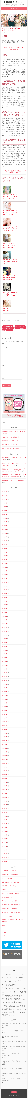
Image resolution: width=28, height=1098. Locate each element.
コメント (4, 347)
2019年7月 (4, 737)
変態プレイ (10, 999)
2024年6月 (4, 514)
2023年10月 (4, 544)
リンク (3, 936)
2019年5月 (4, 744)
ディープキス (8, 988)
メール (4, 372)
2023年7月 (4, 556)
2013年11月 (4, 853)
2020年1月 (4, 714)
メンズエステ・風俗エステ (8, 916)
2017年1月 (4, 842)
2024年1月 (4, 533)
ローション (12, 992)
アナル (12, 977)
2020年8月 (4, 688)
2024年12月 (4, 491)
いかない (5, 974)
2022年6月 (4, 605)
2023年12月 (4, 537)
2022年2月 (4, 620)
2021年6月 (4, 650)
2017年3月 (4, 835)
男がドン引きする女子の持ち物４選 (10, 437)
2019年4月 (4, 748)
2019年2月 (4, 755)
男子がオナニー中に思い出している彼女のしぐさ (14, 1041)
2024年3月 (4, 525)
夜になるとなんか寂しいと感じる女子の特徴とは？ (7, 328)
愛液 (15, 1002)
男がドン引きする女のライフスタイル (11, 904)
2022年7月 (4, 601)
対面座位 (18, 999)
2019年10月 (4, 725)
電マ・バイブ (17, 1012)
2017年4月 (4, 831)
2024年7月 (4, 510)
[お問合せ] (12, 1092)
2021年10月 (4, 635)
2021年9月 (4, 639)
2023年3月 (4, 571)
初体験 (7, 995)
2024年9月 (4, 503)
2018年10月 (4, 771)
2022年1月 (4, 623)
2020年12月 (4, 672)
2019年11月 (4, 721)
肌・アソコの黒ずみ (7, 897)
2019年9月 (4, 729)
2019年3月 (4, 752)
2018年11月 (4, 767)
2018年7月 (4, 782)
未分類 (3, 925)
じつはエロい (10, 974)
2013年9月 (4, 861)
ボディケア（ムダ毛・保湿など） (10, 886)
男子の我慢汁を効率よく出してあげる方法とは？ (14, 1073)
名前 (3, 365)
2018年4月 (4, 793)
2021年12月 (4, 627)
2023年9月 (4, 548)
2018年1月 (4, 804)
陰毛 (10, 1012)
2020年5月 (4, 699)
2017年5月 (4, 827)
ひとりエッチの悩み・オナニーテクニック (12, 878)
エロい (4, 981)
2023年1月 (4, 578)
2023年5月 (4, 563)
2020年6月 (4, 695)
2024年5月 (4, 518)
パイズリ (18, 988)
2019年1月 (4, 759)
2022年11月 (4, 586)
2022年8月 (4, 597)
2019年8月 (4, 733)
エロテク (11, 981)
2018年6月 (4, 786)
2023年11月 (4, 540)
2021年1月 (4, 669)
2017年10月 (4, 812)
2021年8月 (4, 642)
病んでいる (20, 1009)
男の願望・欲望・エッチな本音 (9, 908)
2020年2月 (4, 710)
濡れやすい (13, 1009)
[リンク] (15, 1092)
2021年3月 (4, 661)
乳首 (22, 991)
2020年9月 (4, 684)
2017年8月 (4, 820)
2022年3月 (4, 616)
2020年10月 (4, 680)
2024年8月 (4, 506)
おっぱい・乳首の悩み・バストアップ (11, 893)
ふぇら (16, 974)
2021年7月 (4, 646)
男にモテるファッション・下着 (9, 901)
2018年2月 (4, 801)
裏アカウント (6, 1012)
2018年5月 (4, 789)
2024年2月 (4, 529)
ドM (14, 988)
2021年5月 (4, 654)
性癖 (11, 1002)
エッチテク (20, 978)
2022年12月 (4, 582)
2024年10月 (4, 499)
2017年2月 (4, 838)
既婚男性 (18, 1006)
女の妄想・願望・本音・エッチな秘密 (11, 912)
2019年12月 (4, 718)
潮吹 (6, 1009)
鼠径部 (12, 1015)
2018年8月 (4, 778)
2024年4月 (4, 522)
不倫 (18, 992)
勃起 (12, 996)
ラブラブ (5, 992)
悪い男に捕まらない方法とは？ (21, 327)
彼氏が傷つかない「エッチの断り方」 (11, 448)
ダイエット (4, 889)
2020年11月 (4, 676)
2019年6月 (4, 740)
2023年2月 (4, 574)
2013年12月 (4, 850)
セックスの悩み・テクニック (9, 870)
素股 (24, 1009)
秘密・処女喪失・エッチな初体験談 (10, 882)
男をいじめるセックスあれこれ (9, 444)
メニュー (15, 8)
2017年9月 (4, 816)
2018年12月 (4, 763)
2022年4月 (4, 612)
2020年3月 (4, 706)
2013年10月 (4, 857)
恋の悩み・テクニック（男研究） (14, 320)
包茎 (15, 996)
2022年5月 (4, 608)
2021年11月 (4, 631)
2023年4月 (4, 567)
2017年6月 (4, 823)
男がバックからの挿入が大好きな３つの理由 (13, 1031)
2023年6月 (4, 559)
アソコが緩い (6, 977)
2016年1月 (4, 846)
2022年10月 (4, 590)
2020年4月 (4, 703)
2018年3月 (4, 797)
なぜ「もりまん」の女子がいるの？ (10, 1036)
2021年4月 (4, 657)
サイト (4, 378)
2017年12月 (4, 808)
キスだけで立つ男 (9, 985)
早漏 (21, 1006)
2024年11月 (4, 495)
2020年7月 (4, 691)
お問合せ (4, 932)
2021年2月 (4, 665)
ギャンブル (19, 985)
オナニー (19, 981)
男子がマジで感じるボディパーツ (10, 441)
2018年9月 (4, 774)
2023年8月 (4, 552)
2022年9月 (4, 593)
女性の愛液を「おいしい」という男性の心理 (13, 480)
